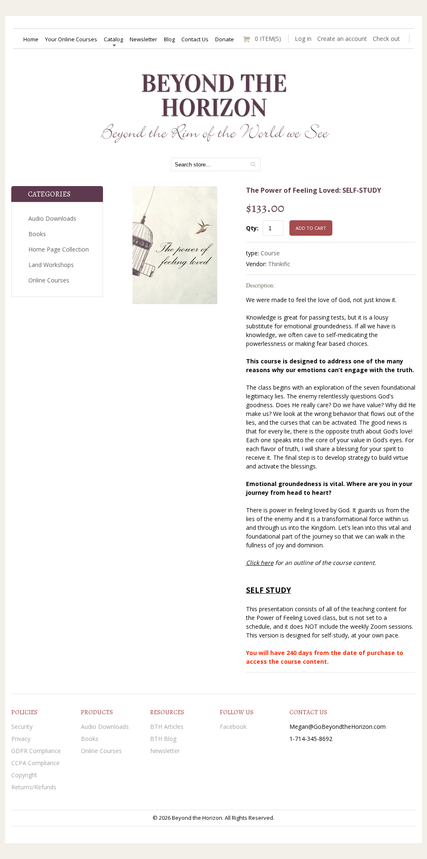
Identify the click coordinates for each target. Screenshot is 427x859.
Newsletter (143, 39)
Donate (224, 39)
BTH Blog (163, 739)
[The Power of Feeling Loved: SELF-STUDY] (175, 190)
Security (22, 727)
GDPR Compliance (36, 751)
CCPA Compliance (35, 763)
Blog (169, 39)
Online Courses (48, 280)
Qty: (252, 228)
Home (30, 39)
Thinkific (279, 264)
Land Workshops (51, 265)
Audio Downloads (52, 218)
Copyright (24, 775)
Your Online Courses (71, 39)
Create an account (342, 39)
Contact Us (194, 39)
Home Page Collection (58, 249)
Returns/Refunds (33, 787)
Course (270, 253)
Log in (303, 39)
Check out (386, 39)
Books (37, 234)
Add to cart (311, 228)
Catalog (113, 39)
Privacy (20, 739)
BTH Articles (166, 727)
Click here (260, 563)
